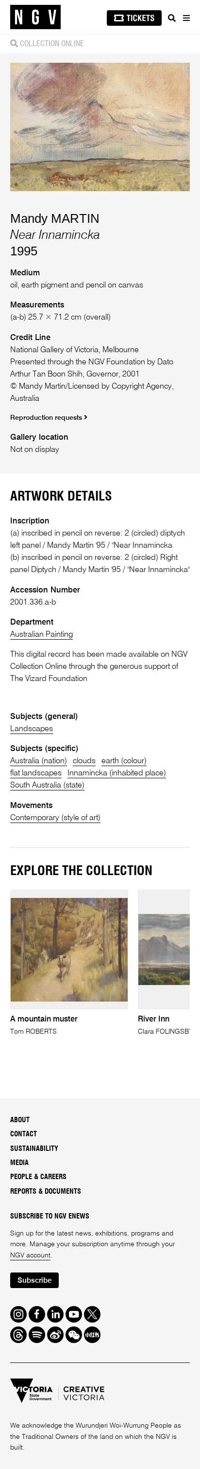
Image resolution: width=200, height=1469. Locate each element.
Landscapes (31, 729)
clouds (84, 761)
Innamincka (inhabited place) (116, 773)
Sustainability (34, 1149)
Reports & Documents (45, 1191)
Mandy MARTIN (55, 218)
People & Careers (38, 1177)
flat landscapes (36, 773)
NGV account (30, 1255)
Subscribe (34, 1280)
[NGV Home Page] (35, 17)
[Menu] (186, 18)
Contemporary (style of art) (55, 818)
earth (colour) (124, 761)
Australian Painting (41, 634)
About (20, 1120)
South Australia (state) (47, 785)
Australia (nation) (38, 761)
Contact (23, 1134)
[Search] (172, 18)
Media (19, 1163)
